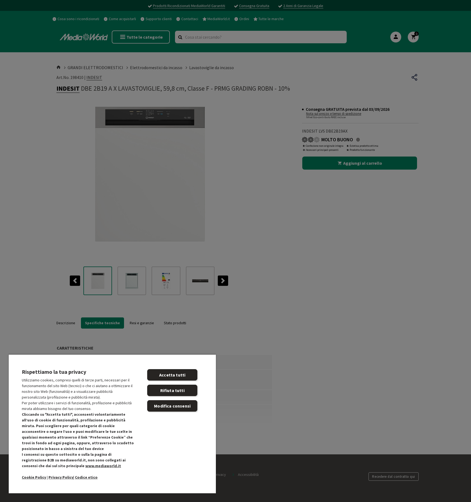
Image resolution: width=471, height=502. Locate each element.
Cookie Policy (34, 477)
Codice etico (86, 477)
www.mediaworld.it (103, 465)
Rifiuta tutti (172, 390)
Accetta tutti (172, 375)
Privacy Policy (61, 477)
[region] (112, 423)
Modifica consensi (172, 406)
